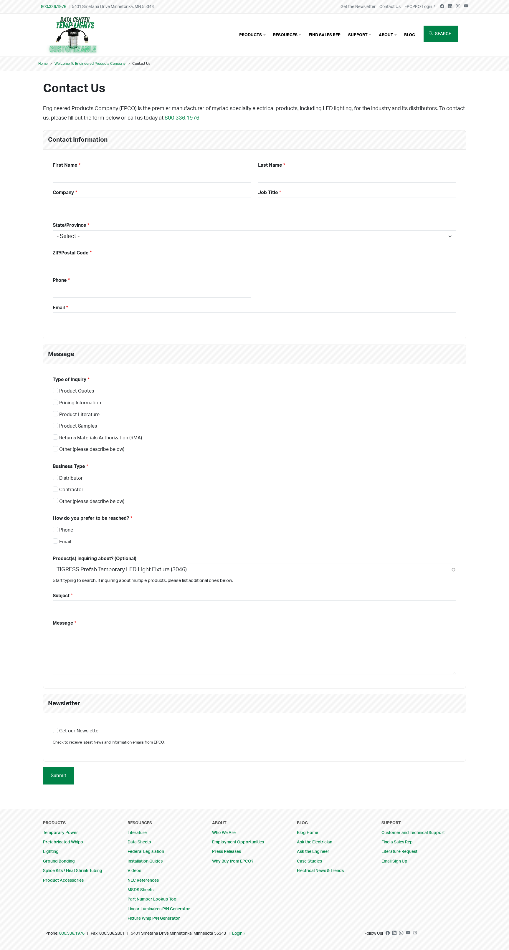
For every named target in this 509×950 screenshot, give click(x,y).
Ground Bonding (59, 861)
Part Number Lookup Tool (152, 899)
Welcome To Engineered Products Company (89, 63)
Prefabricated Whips (63, 842)
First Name (65, 165)
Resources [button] (285, 35)
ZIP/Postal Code (70, 253)
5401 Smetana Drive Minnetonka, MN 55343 (113, 6)
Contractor (71, 489)
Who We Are (224, 832)
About (219, 823)
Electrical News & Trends (320, 870)
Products (54, 823)
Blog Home (307, 832)
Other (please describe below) (91, 449)
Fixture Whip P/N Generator (154, 918)
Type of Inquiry (69, 379)
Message (63, 623)
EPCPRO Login (418, 6)
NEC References (143, 880)
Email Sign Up (394, 861)
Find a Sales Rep (397, 842)
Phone (60, 280)
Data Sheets (139, 842)
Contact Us (390, 6)
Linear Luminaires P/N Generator (159, 909)
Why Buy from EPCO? (232, 861)
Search (443, 34)
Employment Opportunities (238, 842)
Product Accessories (63, 880)
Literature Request (399, 851)
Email (59, 307)
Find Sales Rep (325, 35)
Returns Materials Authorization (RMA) (100, 438)
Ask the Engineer (313, 851)
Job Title (268, 192)
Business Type (69, 466)
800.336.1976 (53, 6)
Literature (137, 832)
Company (63, 192)
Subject (61, 595)
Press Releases (226, 851)
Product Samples (78, 426)
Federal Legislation (146, 851)
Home (43, 63)
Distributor (71, 478)
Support (391, 823)
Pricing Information (80, 402)
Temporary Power (60, 832)
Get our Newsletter (79, 731)
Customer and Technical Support (413, 832)
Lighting (51, 851)
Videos (134, 870)
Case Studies (309, 861)
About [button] (386, 35)
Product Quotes (76, 391)
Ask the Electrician (314, 842)
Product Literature (79, 414)
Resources (140, 823)
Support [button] (358, 35)
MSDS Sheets (140, 890)
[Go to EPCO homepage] (74, 49)
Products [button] (250, 35)
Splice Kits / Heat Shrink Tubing (72, 870)
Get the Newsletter (358, 6)
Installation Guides (145, 861)
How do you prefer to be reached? (91, 518)
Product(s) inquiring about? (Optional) (94, 558)
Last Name (270, 165)
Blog (409, 35)
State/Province (69, 225)
